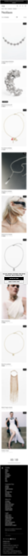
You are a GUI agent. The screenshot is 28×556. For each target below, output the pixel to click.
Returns (7, 487)
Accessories (10, 8)
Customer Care (8, 492)
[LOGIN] (20, 6)
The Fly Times (8, 502)
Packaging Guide (8, 508)
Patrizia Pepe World (9, 504)
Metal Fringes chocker (7, 407)
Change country (8, 510)
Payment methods (9, 489)
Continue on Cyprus (14, 278)
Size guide (7, 493)
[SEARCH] (17, 6)
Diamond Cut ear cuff (7, 104)
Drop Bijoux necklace (7, 191)
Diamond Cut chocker (7, 234)
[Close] (26, 2)
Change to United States (14, 281)
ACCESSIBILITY (8, 520)
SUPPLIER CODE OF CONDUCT (11, 525)
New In (6, 469)
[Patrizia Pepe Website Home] (4, 6)
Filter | (5, 17)
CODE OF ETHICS (8, 519)
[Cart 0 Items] (25, 6)
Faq (6, 490)
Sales (6, 8)
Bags (6, 472)
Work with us (8, 507)
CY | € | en (8, 535)
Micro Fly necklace (6, 364)
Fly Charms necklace (7, 148)
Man (6, 478)
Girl (6, 479)
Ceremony (7, 476)
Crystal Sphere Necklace (8, 61)
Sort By (25, 17)
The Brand (7, 501)
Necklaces (15, 8)
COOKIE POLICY (8, 515)
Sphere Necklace (6, 321)
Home (3, 8)
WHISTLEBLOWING (8, 523)
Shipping (7, 486)
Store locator (8, 496)
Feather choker (5, 450)
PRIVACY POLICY (8, 516)
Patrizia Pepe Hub (9, 505)
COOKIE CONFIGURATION (10, 522)
